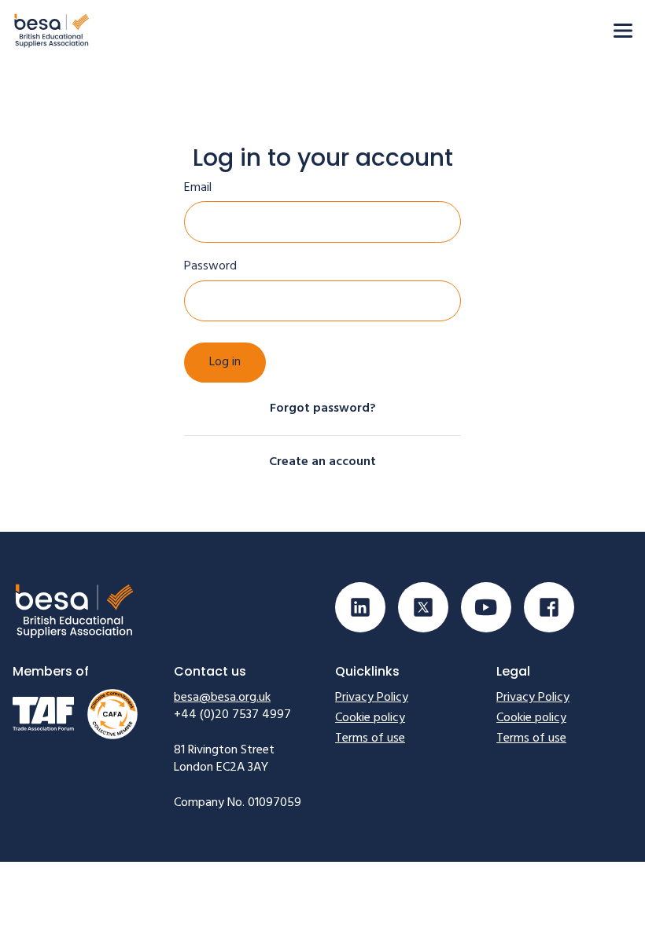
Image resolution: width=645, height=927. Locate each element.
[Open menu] (623, 31)
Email (198, 187)
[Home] (52, 30)
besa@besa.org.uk (222, 697)
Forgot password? (323, 408)
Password (210, 266)
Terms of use (370, 738)
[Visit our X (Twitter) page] (423, 607)
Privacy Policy (371, 697)
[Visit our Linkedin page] (360, 607)
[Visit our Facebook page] (549, 607)
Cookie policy (370, 718)
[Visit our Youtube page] (486, 607)
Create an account (322, 462)
